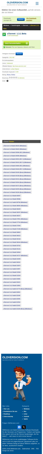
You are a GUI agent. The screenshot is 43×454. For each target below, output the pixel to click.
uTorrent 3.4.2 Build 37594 (11, 225)
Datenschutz (26, 449)
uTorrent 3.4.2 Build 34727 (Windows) (15, 255)
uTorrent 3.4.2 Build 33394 (11, 272)
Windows (6, 25)
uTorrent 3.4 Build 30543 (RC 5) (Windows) (17, 162)
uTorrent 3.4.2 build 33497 (11, 269)
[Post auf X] (7, 81)
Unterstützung (8, 416)
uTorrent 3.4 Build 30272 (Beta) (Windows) (17, 186)
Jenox (12, 450)
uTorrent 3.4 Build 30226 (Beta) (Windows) (17, 192)
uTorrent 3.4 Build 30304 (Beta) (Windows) (17, 182)
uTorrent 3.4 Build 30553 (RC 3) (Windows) (17, 159)
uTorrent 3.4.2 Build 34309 (11, 259)
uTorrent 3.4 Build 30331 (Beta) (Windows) (17, 179)
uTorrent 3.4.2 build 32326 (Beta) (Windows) (17, 309)
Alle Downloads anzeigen (31, 19)
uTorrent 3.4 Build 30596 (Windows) (14, 156)
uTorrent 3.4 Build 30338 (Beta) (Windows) (17, 176)
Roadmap (7, 414)
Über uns (7, 409)
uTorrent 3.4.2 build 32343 (11, 305)
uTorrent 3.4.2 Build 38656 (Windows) (15, 206)
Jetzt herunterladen (13, 43)
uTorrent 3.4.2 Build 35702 (11, 245)
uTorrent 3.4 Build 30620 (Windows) (14, 149)
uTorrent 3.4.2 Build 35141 (11, 249)
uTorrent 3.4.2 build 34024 (11, 262)
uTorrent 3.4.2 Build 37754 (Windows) (15, 222)
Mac (25, 411)
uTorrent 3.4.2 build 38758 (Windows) (15, 202)
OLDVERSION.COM (17, 2)
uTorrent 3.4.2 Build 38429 (11, 209)
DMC (33, 449)
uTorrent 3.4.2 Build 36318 (11, 239)
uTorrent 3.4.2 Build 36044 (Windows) (15, 242)
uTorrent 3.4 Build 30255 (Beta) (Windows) (17, 189)
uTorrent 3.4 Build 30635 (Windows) (14, 146)
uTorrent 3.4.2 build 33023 (11, 282)
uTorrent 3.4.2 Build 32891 (11, 285)
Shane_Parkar (11, 74)
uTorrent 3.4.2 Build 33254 (11, 275)
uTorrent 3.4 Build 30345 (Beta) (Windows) (17, 172)
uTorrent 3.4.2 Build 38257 (11, 216)
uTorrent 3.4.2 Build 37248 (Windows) (15, 229)
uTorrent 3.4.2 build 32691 (11, 292)
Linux (25, 414)
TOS (37, 449)
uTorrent (25, 25)
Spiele (26, 419)
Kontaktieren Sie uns (10, 411)
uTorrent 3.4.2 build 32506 (11, 299)
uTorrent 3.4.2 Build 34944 (11, 252)
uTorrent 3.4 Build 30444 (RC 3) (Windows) (17, 169)
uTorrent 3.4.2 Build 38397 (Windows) (15, 212)
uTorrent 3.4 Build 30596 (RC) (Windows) (16, 152)
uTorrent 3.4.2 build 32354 (11, 302)
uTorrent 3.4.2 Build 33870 (11, 265)
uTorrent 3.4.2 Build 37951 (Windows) (15, 219)
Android (26, 416)
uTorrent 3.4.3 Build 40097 (11, 196)
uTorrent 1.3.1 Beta (16, 33)
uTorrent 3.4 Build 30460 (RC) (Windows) (16, 166)
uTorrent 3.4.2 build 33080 (11, 279)
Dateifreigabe (15, 25)
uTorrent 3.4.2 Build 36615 (11, 235)
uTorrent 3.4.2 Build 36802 (11, 232)
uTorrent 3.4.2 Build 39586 (11, 199)
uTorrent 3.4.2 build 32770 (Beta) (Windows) (17, 289)
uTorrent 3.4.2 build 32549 (11, 295)
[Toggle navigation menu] (37, 3)
